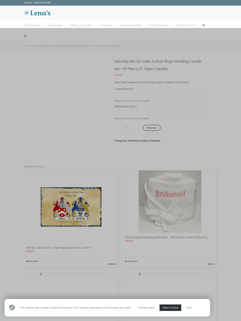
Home (27, 46)
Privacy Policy (146, 307)
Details (113, 264)
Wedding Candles (138, 140)
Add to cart (152, 128)
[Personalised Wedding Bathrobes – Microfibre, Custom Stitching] (170, 201)
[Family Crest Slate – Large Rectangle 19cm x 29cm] (71, 206)
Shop (34, 46)
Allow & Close (170, 307)
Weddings (154, 140)
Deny (189, 307)
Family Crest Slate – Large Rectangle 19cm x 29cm (58, 247)
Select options (33, 261)
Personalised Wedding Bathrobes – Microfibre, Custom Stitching (166, 237)
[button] (25, 35)
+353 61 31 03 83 (42, 2)
